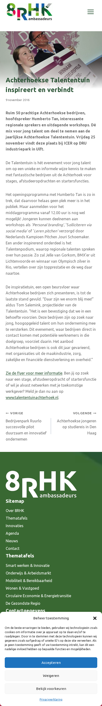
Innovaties (14, 526)
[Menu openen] (90, 12)
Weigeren (51, 676)
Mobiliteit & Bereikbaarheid (29, 580)
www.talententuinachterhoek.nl (32, 397)
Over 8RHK (15, 510)
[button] (95, 618)
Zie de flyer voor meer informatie (34, 373)
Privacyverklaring (51, 699)
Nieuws (12, 541)
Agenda (12, 533)
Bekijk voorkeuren (51, 689)
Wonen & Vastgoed (22, 588)
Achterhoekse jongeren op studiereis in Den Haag (76, 423)
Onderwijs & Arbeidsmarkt (28, 573)
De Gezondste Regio (23, 603)
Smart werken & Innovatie (28, 565)
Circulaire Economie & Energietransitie (38, 596)
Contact (12, 548)
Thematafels (17, 518)
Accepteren (51, 663)
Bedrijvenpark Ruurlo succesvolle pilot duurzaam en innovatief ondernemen (26, 426)
